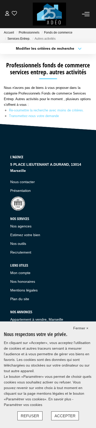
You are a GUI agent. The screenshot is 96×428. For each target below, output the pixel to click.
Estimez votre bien (25, 235)
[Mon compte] (7, 14)
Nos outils (18, 244)
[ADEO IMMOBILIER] (49, 14)
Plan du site (19, 299)
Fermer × (80, 328)
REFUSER (30, 416)
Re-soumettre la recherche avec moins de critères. (46, 110)
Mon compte (20, 273)
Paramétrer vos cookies (23, 405)
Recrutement (20, 252)
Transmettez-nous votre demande (34, 116)
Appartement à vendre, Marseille (36, 319)
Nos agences (20, 226)
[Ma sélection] (14, 14)
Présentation (20, 191)
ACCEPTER (65, 416)
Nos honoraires (22, 281)
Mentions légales (24, 290)
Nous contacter (22, 182)
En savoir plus (60, 399)
